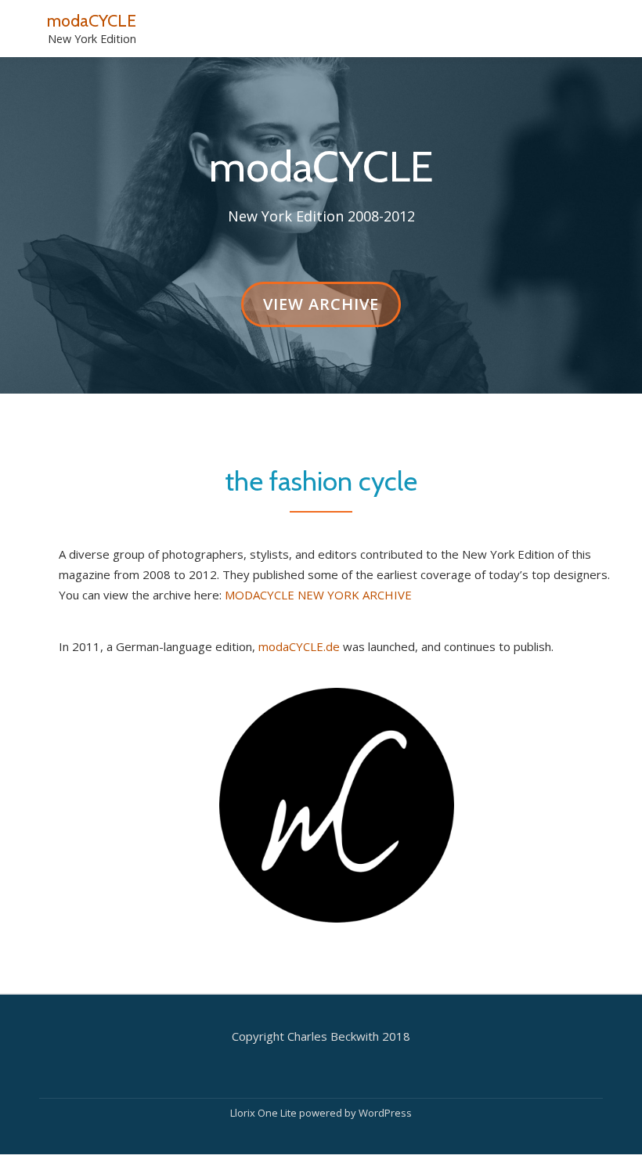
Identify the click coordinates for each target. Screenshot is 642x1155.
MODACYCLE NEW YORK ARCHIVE (318, 595)
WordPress (385, 1113)
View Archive (321, 310)
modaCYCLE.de (299, 646)
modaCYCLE (91, 20)
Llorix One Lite (264, 1113)
